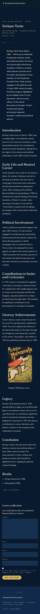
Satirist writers (8, 33)
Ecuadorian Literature (15, 3)
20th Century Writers (10, 31)
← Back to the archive (10, 490)
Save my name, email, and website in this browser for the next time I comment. (18, 571)
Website (5, 559)
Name (4, 542)
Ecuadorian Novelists (28, 31)
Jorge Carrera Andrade (14, 292)
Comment (6, 517)
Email (5, 550)
